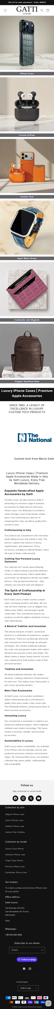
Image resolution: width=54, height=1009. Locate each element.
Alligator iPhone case (14, 814)
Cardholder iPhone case (16, 872)
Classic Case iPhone (14, 849)
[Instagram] (23, 798)
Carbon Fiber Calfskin (15, 832)
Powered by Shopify (35, 1007)
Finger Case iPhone (14, 860)
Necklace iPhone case (15, 855)
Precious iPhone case (15, 866)
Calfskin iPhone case (14, 826)
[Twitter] (31, 798)
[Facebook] (15, 798)
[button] (5, 10)
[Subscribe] (42, 950)
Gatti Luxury (22, 1007)
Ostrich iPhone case (14, 820)
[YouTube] (38, 798)
